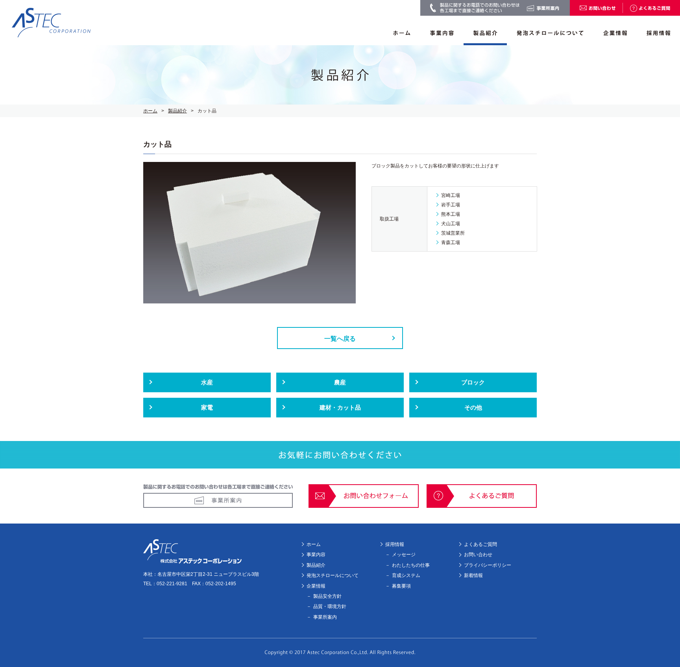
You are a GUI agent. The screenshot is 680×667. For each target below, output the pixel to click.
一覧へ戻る (340, 338)
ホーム (150, 111)
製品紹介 (177, 111)
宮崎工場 (450, 195)
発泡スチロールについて (332, 575)
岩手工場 (450, 205)
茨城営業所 (453, 233)
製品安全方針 (327, 596)
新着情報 (473, 575)
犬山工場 (450, 223)
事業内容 (316, 554)
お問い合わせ (478, 554)
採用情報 (394, 544)
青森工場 (450, 242)
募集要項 (401, 586)
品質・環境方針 (329, 606)
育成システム (406, 575)
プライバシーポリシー (487, 565)
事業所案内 (325, 617)
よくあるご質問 (480, 544)
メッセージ (404, 554)
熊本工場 (450, 214)
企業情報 (316, 586)
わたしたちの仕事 (411, 565)
